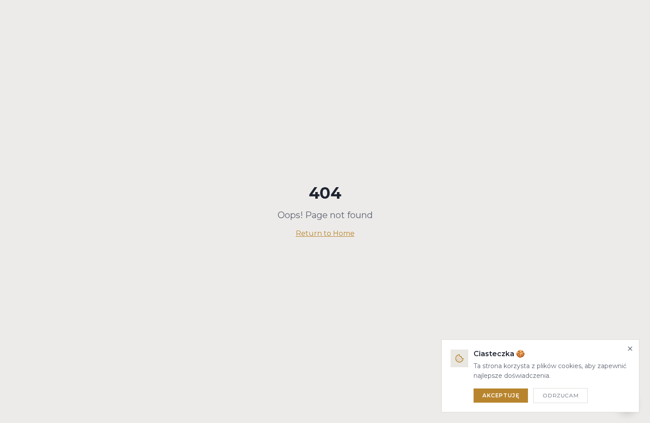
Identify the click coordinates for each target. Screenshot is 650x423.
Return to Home (325, 233)
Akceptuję (500, 395)
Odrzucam (560, 395)
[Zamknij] (630, 348)
